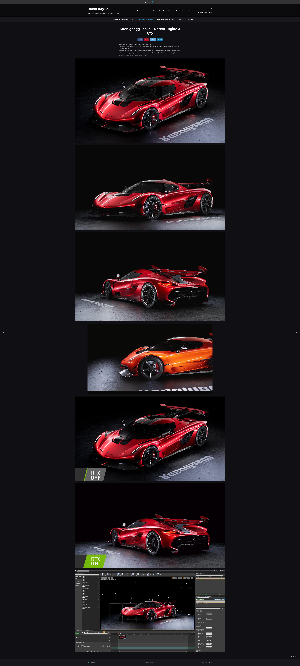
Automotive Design (146, 19)
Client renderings (201, 12)
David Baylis (98, 9)
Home (138, 10)
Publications (190, 10)
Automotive (146, 10)
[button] (293, 656)
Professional (200, 10)
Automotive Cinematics (159, 10)
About (210, 12)
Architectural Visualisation (176, 10)
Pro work (190, 19)
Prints (208, 10)
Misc (180, 19)
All (107, 19)
